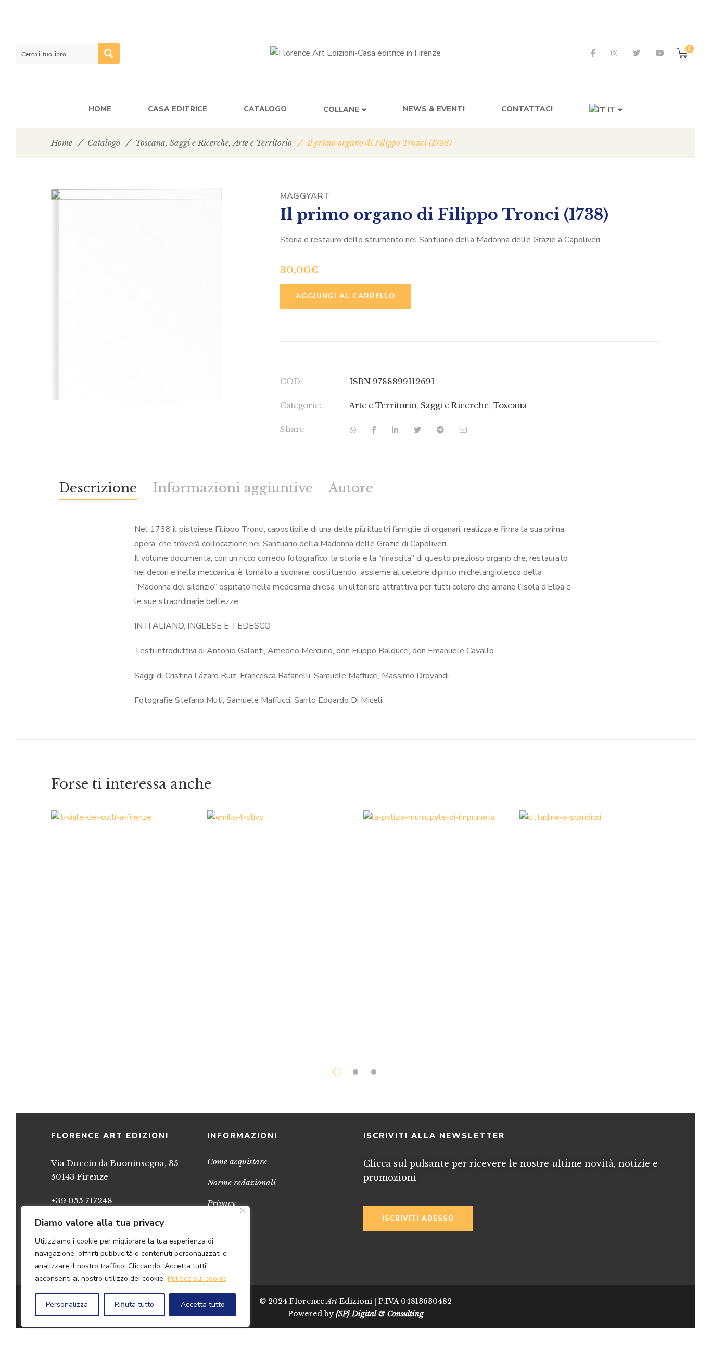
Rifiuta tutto (134, 1305)
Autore (350, 487)
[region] (135, 1266)
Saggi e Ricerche (199, 143)
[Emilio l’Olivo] (277, 852)
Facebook (593, 53)
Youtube (660, 53)
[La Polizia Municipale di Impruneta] (433, 916)
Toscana (150, 143)
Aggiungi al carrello (346, 296)
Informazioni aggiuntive (233, 487)
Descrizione (98, 487)
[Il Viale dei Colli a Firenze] (121, 921)
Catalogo (103, 143)
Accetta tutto (203, 1305)
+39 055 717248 (81, 1201)
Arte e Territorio (262, 143)
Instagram (614, 53)
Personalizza (67, 1305)
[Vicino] (242, 1210)
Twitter (636, 53)
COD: (291, 381)
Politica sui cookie (197, 1279)
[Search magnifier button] (109, 53)
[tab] (97, 488)
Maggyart (305, 196)
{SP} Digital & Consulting (380, 1313)
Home (61, 143)
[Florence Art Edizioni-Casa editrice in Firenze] (355, 53)
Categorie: (301, 405)
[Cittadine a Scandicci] (589, 916)
